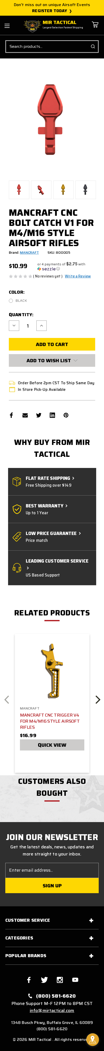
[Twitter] (38, 415)
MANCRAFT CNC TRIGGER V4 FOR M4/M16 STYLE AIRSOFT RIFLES (50, 721)
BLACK (21, 300)
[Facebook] (11, 415)
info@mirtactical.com (52, 1010)
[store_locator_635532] (92, 1039)
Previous (7, 699)
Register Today (49, 11)
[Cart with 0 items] (95, 28)
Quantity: (21, 315)
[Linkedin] (52, 415)
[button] (66, 266)
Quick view (52, 745)
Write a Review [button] (78, 276)
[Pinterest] (66, 415)
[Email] (25, 415)
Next (98, 699)
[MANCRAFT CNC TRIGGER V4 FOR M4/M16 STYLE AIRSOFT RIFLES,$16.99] (52, 671)
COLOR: (17, 292)
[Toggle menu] (7, 26)
